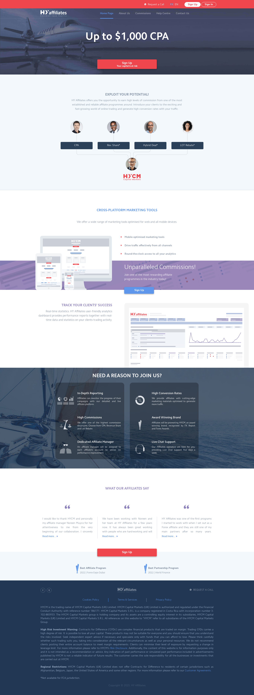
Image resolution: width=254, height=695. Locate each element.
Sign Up (192, 4)
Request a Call (156, 4)
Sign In (209, 4)
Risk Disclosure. (119, 648)
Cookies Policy (91, 600)
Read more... (49, 536)
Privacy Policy (163, 600)
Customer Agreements (198, 670)
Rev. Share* (113, 145)
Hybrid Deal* (150, 145)
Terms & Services (127, 600)
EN (176, 4)
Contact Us (182, 13)
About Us (124, 13)
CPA (76, 145)
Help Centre (163, 13)
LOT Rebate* (187, 145)
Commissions (143, 13)
